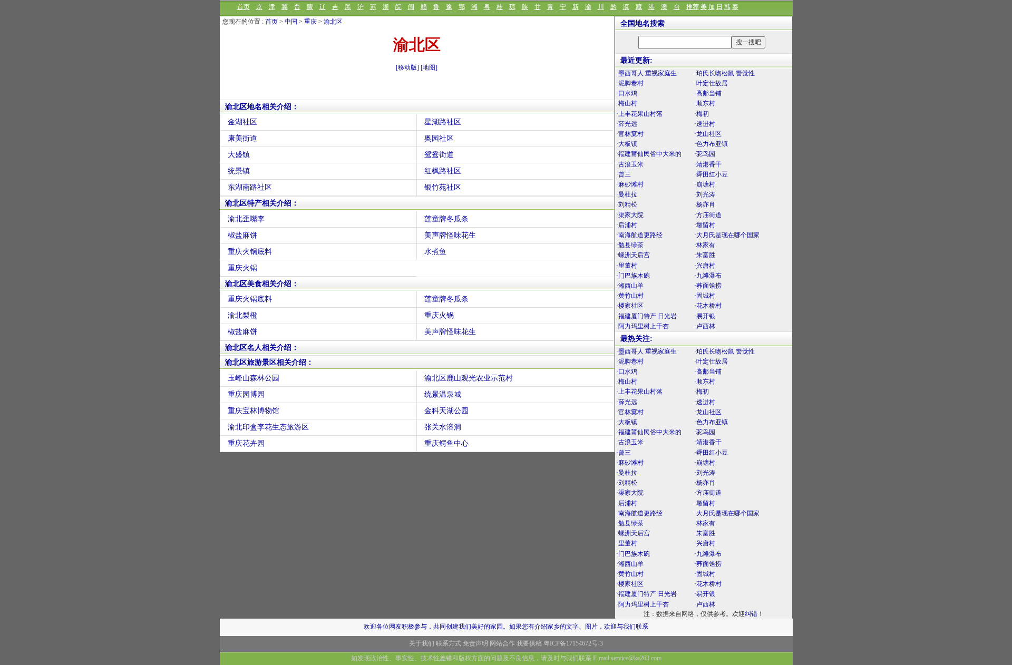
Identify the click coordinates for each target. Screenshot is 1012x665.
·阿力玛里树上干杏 (642, 326)
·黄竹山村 (630, 295)
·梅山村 (626, 103)
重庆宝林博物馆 (253, 411)
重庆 (310, 21)
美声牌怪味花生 (450, 235)
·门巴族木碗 (633, 275)
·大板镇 (626, 144)
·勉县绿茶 (630, 245)
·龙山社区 (708, 134)
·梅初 (701, 114)
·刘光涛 (704, 194)
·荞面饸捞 (708, 285)
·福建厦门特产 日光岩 (646, 316)
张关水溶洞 (442, 427)
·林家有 (704, 245)
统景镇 (239, 171)
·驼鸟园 (704, 154)
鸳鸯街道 (439, 155)
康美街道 (242, 138)
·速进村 (704, 124)
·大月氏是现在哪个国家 (727, 235)
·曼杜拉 (626, 194)
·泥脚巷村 (630, 83)
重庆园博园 (246, 394)
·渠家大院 (630, 215)
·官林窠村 (630, 134)
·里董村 (626, 265)
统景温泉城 (442, 394)
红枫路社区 (442, 171)
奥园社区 (439, 138)
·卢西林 (704, 326)
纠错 (751, 614)
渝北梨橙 (242, 315)
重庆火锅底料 (250, 252)
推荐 (692, 7)
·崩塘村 (704, 184)
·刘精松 (626, 204)
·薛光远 (626, 124)
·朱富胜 (704, 255)
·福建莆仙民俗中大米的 (649, 154)
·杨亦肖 (704, 204)
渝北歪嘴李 (246, 219)
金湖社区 (242, 122)
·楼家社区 (630, 305)
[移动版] (407, 67)
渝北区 (333, 21)
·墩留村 (704, 225)
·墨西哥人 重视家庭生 (646, 73)
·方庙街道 (708, 215)
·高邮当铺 (708, 93)
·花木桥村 (708, 305)
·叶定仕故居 (711, 83)
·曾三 (623, 174)
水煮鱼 (435, 252)
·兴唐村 (704, 265)
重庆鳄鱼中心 (446, 443)
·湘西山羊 (630, 285)
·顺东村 (704, 103)
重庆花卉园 (246, 443)
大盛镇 (239, 155)
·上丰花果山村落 (639, 114)
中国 (291, 21)
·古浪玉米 (630, 164)
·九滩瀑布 (708, 275)
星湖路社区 (442, 122)
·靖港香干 (708, 164)
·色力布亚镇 (711, 144)
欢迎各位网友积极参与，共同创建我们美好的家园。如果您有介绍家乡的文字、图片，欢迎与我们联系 (506, 626)
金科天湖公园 (446, 411)
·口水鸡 (626, 93)
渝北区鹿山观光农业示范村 (468, 378)
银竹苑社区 (442, 187)
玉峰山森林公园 (253, 378)
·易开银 (704, 316)
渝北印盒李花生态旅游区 (268, 427)
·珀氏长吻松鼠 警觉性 (724, 73)
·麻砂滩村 (630, 184)
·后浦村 (626, 225)
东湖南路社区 (250, 187)
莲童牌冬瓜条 (446, 219)
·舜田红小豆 (711, 174)
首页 (243, 7)
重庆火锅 (242, 268)
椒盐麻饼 (242, 235)
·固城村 (704, 295)
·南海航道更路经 (639, 235)
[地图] (429, 67)
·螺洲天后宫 (633, 255)
